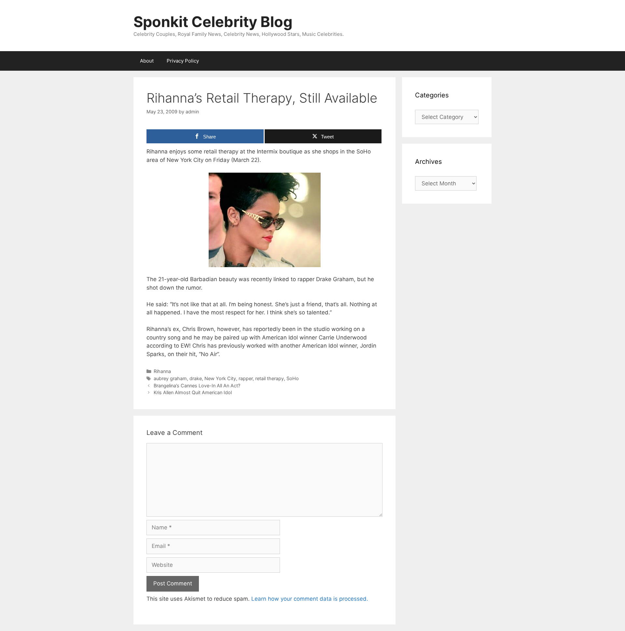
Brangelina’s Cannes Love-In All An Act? (197, 385)
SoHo (292, 378)
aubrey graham (170, 378)
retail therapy (269, 378)
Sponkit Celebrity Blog (213, 22)
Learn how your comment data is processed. (309, 598)
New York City (220, 378)
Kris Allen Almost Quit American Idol (193, 392)
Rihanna (162, 371)
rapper (246, 378)
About (147, 61)
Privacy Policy (183, 61)
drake (195, 378)
